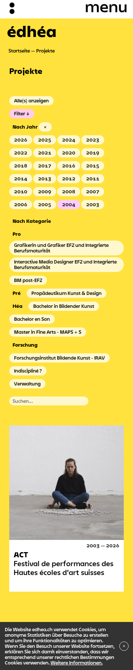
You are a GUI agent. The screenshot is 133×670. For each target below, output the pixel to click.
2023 (92, 140)
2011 (92, 178)
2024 (68, 140)
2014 (20, 178)
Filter (19, 113)
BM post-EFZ (28, 280)
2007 (92, 191)
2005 (44, 204)
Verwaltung (27, 384)
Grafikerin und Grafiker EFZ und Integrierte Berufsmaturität (61, 248)
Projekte (45, 51)
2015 (92, 166)
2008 (68, 191)
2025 (44, 140)
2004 (68, 204)
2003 (92, 204)
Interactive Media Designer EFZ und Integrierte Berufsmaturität (65, 264)
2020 (68, 153)
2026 (20, 140)
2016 (68, 166)
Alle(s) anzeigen (31, 100)
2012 (68, 178)
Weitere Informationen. (77, 663)
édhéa (32, 31)
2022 (20, 153)
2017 (44, 166)
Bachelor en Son (32, 319)
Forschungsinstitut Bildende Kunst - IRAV (59, 358)
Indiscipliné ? (28, 371)
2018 (20, 166)
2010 (20, 191)
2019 (92, 153)
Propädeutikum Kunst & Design (66, 293)
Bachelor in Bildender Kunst (63, 306)
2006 (20, 204)
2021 (44, 153)
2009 (44, 191)
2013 (44, 178)
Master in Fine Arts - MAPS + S (47, 332)
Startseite (19, 51)
